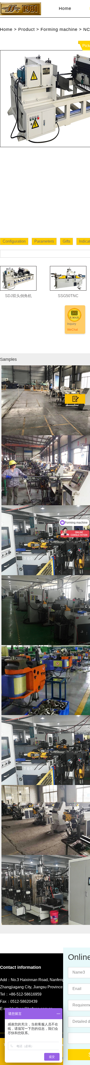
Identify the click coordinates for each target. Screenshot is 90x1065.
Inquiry (71, 324)
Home (65, 8)
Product (26, 29)
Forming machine (59, 29)
